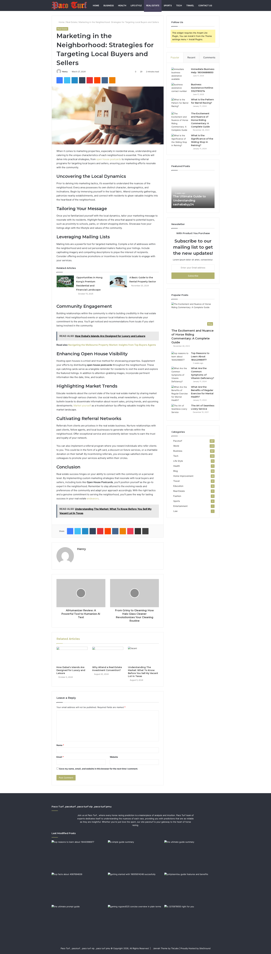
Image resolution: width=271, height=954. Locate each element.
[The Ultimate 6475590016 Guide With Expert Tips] (79, 920)
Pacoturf (177, 441)
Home (96, 5)
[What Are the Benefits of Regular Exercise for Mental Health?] (180, 393)
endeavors (93, 498)
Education (178, 486)
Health (122, 5)
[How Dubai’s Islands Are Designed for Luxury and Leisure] (72, 655)
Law (175, 511)
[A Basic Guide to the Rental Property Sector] (118, 281)
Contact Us (205, 5)
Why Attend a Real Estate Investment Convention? (107, 669)
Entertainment (180, 506)
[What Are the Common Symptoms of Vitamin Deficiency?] (180, 375)
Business (109, 5)
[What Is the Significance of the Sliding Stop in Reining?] (180, 140)
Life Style (136, 5)
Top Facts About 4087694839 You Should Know (212, 200)
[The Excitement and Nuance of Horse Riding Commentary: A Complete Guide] (180, 122)
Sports (168, 5)
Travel (190, 5)
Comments (209, 57)
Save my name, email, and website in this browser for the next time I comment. (98, 768)
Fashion (177, 496)
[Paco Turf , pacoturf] (69, 5)
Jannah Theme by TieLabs (166, 948)
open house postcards (108, 159)
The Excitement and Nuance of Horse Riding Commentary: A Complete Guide (200, 120)
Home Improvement (183, 476)
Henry (65, 71)
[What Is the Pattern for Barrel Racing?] (180, 104)
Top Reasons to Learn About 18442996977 (200, 356)
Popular (175, 57)
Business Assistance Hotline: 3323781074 (202, 87)
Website (114, 757)
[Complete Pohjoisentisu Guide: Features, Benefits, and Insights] (191, 888)
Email (60, 757)
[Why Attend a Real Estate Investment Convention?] (107, 655)
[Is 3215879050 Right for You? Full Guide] (191, 920)
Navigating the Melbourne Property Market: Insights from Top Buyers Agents (112, 344)
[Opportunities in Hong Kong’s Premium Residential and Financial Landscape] (65, 281)
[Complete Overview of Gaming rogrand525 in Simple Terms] (135, 920)
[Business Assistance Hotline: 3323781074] (180, 89)
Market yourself (82, 405)
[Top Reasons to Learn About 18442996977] (180, 357)
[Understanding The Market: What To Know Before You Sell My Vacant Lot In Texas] (143, 655)
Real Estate (152, 5)
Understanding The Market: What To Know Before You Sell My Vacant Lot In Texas (143, 672)
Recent (191, 57)
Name (60, 745)
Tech (179, 5)
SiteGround (204, 948)
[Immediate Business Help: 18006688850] (180, 74)
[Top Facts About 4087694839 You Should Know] (79, 888)
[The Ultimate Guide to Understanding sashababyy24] (191, 855)
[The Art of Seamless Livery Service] (180, 410)
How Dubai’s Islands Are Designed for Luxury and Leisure (70, 670)
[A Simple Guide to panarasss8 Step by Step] (135, 855)
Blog (175, 471)
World (176, 446)
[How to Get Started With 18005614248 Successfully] (135, 888)
